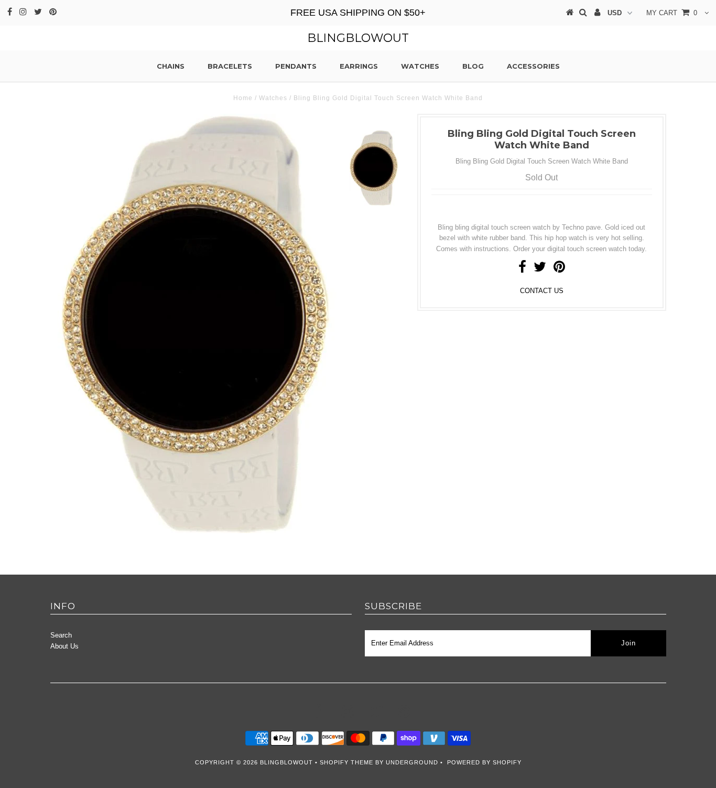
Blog (473, 66)
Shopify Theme (346, 762)
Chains (171, 66)
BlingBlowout (358, 38)
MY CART (671, 13)
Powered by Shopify (484, 762)
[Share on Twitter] (540, 269)
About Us (64, 646)
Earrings (359, 66)
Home (243, 98)
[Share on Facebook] (522, 269)
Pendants (296, 66)
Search (61, 635)
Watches (420, 66)
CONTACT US (541, 291)
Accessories (533, 66)
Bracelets (230, 66)
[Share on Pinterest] (559, 269)
